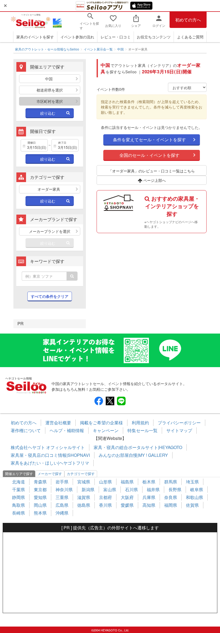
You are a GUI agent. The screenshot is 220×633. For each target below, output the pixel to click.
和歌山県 (194, 497)
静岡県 (18, 497)
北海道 (18, 482)
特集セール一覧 (142, 430)
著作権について (26, 430)
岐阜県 (196, 489)
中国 (120, 49)
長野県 (174, 489)
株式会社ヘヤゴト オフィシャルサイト (48, 447)
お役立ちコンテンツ (154, 36)
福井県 (153, 489)
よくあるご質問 (190, 36)
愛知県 (40, 497)
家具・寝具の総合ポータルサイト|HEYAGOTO (138, 447)
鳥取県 (18, 505)
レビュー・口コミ (116, 36)
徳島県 (83, 505)
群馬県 (170, 482)
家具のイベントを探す (35, 36)
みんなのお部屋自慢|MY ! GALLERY (133, 455)
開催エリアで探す (19, 473)
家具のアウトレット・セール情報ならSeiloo (47, 49)
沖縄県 (62, 513)
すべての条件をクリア (49, 296)
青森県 (40, 482)
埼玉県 (192, 482)
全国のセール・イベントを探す (149, 155)
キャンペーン (106, 430)
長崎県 (18, 513)
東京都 (40, 489)
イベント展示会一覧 (98, 49)
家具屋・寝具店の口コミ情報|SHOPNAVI (50, 455)
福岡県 (170, 505)
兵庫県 (148, 497)
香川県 (105, 505)
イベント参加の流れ (77, 36)
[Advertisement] (110, 572)
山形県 (105, 482)
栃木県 (148, 482)
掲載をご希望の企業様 (101, 422)
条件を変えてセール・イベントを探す (149, 139)
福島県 (127, 482)
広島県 (62, 505)
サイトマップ (179, 430)
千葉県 (18, 489)
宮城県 (83, 482)
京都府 (105, 497)
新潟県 (88, 489)
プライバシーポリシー (179, 422)
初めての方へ (188, 20)
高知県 (148, 505)
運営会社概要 (58, 422)
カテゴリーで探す (81, 473)
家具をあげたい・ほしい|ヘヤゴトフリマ (50, 463)
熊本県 (40, 513)
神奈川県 (64, 489)
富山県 (109, 489)
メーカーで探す (50, 473)
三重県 (62, 497)
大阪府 (127, 497)
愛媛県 (127, 505)
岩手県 (62, 482)
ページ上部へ (154, 180)
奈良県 (170, 497)
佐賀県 (192, 505)
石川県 (131, 489)
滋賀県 (83, 497)
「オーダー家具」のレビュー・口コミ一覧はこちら (151, 170)
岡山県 (40, 505)
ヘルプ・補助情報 (67, 430)
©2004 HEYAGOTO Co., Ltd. (110, 630)
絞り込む (47, 113)
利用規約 (140, 422)
